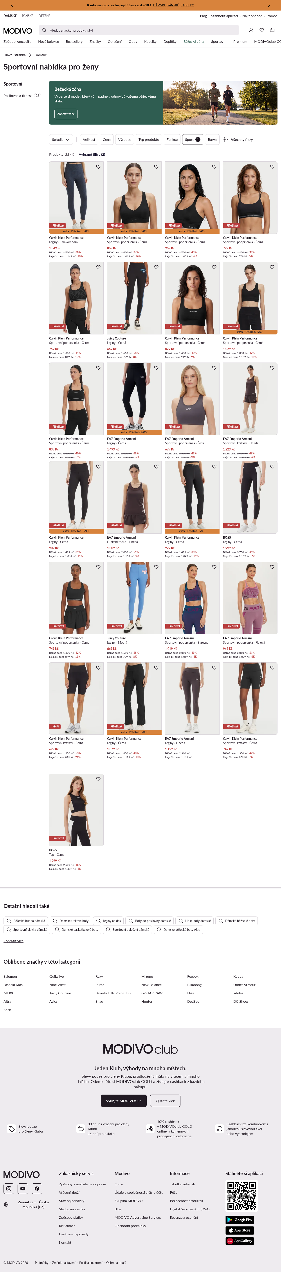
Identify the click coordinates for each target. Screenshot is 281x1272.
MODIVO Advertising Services (141, 1217)
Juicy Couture (60, 993)
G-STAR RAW (152, 993)
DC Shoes (241, 1001)
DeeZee (193, 1001)
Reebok (192, 976)
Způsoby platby (85, 1217)
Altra (7, 1001)
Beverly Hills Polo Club (113, 993)
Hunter (146, 1001)
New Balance (151, 985)
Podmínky (41, 1263)
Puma (99, 985)
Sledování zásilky (72, 1209)
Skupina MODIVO (141, 1200)
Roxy (99, 976)
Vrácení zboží (69, 1192)
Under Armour (244, 985)
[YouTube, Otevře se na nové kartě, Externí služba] (23, 1188)
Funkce (172, 139)
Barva (212, 139)
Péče (173, 1192)
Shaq (99, 1001)
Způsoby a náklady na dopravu (85, 1184)
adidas (238, 993)
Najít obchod (252, 16)
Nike (190, 993)
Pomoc (272, 16)
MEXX (8, 993)
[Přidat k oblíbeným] (98, 166)
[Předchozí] (12, 5)
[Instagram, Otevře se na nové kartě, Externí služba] (9, 1188)
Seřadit (57, 139)
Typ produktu (149, 139)
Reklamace (67, 1226)
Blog (205, 16)
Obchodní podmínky (141, 1225)
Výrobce (124, 139)
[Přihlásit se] (251, 30)
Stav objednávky (71, 1201)
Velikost (89, 139)
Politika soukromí (90, 1263)
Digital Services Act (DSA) (189, 1209)
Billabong (194, 985)
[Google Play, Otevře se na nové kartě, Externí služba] (239, 1220)
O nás (119, 1184)
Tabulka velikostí (182, 1184)
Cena (107, 139)
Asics (53, 1001)
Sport (192, 139)
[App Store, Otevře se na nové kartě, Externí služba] (239, 1230)
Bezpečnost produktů (186, 1201)
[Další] (268, 5)
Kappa (238, 976)
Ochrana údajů (116, 1263)
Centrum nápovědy (73, 1234)
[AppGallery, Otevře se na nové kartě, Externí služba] (239, 1241)
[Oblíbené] (261, 30)
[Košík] (272, 30)
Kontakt (65, 1242)
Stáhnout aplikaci (226, 16)
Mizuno (147, 976)
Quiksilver (57, 976)
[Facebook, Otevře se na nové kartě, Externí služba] (37, 1188)
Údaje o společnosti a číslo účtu (139, 1192)
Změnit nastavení (63, 1263)
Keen (7, 1010)
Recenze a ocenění (184, 1217)
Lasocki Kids (13, 985)
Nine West (57, 985)
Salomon (10, 976)
